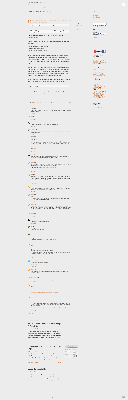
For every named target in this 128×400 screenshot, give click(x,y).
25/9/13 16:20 (33, 274)
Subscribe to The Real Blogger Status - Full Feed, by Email (98, 70)
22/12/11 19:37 (33, 223)
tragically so (41, 28)
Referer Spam (78, 28)
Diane (32, 174)
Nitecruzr (32, 162)
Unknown (32, 204)
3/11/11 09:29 (33, 126)
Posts (95, 78)
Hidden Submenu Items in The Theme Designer (98, 93)
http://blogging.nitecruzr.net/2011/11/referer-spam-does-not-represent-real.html (44, 292)
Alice (32, 116)
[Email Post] (51, 102)
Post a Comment (31, 313)
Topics (45, 7)
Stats (77, 29)
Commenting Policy (59, 7)
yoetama (32, 213)
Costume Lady (33, 154)
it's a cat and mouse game (52, 67)
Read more (59, 362)
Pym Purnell (33, 129)
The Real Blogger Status (36, 2)
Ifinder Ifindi (33, 122)
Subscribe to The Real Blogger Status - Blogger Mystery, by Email (99, 75)
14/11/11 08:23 (33, 145)
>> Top (29, 99)
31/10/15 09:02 (33, 310)
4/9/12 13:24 (33, 257)
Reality (77, 26)
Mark (32, 234)
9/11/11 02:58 (33, 136)
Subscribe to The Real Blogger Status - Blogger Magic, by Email (98, 73)
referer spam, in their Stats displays (40, 22)
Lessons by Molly (34, 260)
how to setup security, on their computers (48, 167)
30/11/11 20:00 (33, 171)
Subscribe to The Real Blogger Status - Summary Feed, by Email (99, 71)
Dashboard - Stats (79, 25)
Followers (34, 7)
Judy (32, 226)
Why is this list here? (96, 17)
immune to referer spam (55, 95)
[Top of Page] (123, 397)
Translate (102, 34)
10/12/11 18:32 (33, 191)
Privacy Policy (51, 7)
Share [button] (77, 19)
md (31, 219)
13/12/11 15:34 (33, 210)
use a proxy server (58, 91)
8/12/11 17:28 (33, 183)
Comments (97, 79)
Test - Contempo (96, 13)
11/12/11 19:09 (33, 201)
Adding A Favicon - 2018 (97, 91)
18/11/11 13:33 (33, 151)
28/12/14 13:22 (33, 281)
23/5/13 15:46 (33, 266)
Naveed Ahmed (33, 297)
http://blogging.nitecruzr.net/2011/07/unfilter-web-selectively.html (42, 169)
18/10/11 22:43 (33, 119)
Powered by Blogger (56, 397)
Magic (40, 7)
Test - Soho (95, 16)
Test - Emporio (95, 14)
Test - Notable (95, 15)
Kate (32, 186)
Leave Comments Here (37, 369)
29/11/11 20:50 (33, 159)
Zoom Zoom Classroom (35, 264)
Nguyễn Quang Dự (34, 277)
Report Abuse (95, 37)
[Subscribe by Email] (123, 4)
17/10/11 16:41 (33, 113)
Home (29, 7)
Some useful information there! (98, 88)
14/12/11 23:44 (33, 216)
